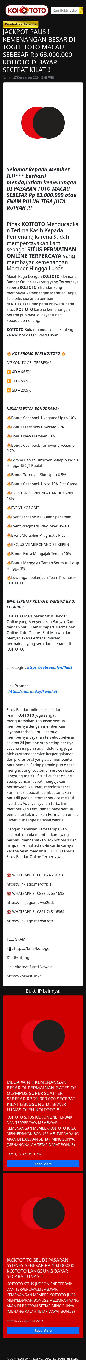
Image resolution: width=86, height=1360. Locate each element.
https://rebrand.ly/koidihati (33, 691)
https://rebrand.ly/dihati (49, 667)
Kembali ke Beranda (20, 24)
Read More (43, 1164)
